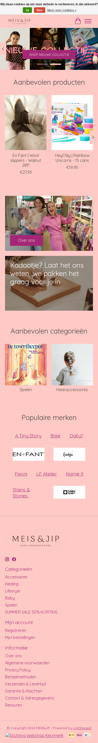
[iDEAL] (71, 735)
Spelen (26, 389)
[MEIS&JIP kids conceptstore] (19, 21)
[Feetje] (69, 455)
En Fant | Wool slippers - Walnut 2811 (25, 160)
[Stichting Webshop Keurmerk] (34, 735)
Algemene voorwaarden (27, 662)
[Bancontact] (87, 735)
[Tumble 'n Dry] (69, 493)
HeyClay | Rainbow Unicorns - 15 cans (72, 158)
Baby (10, 597)
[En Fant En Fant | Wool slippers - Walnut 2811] (25, 122)
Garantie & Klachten (23, 690)
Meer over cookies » (61, 10)
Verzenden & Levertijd (25, 683)
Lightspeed (82, 728)
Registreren (15, 630)
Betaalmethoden (20, 676)
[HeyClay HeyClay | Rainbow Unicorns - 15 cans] (72, 122)
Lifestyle (12, 590)
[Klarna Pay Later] (79, 735)
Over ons (13, 655)
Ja (27, 10)
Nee (39, 10)
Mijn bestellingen (20, 637)
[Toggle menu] (88, 21)
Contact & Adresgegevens (29, 698)
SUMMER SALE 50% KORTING (31, 612)
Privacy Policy (17, 669)
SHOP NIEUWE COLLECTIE (49, 55)
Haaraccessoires (72, 389)
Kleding (12, 583)
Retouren (13, 705)
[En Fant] (28, 455)
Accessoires (16, 576)
